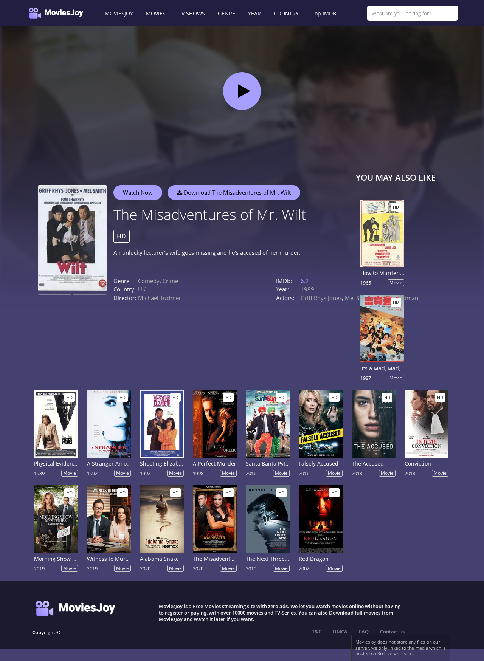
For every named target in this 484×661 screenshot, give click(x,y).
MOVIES (156, 13)
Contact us (392, 631)
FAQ (364, 631)
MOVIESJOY (119, 13)
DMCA (340, 631)
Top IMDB (324, 13)
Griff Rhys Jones (321, 298)
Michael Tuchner (159, 298)
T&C (316, 631)
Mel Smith (358, 298)
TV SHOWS (191, 13)
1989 (307, 289)
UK (142, 289)
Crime (170, 281)
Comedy (149, 281)
